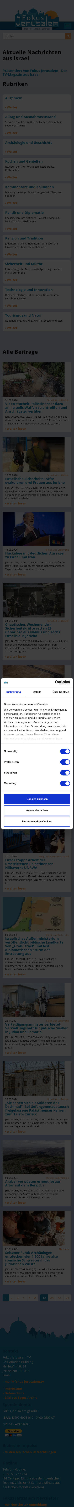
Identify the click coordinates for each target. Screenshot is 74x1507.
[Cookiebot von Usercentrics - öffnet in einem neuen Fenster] (55, 682)
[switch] (65, 762)
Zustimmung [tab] (13, 691)
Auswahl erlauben (37, 810)
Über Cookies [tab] (60, 691)
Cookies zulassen (37, 798)
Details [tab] (37, 691)
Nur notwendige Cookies (37, 821)
